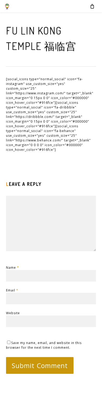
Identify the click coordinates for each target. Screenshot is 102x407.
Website (13, 313)
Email (12, 290)
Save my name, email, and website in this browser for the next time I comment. (44, 345)
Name (12, 267)
